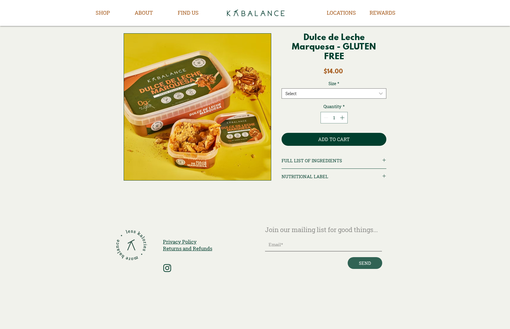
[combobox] (334, 93)
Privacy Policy (180, 241)
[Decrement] (325, 117)
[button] (102, 13)
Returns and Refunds (187, 248)
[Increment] (343, 117)
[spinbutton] (334, 117)
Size (333, 83)
